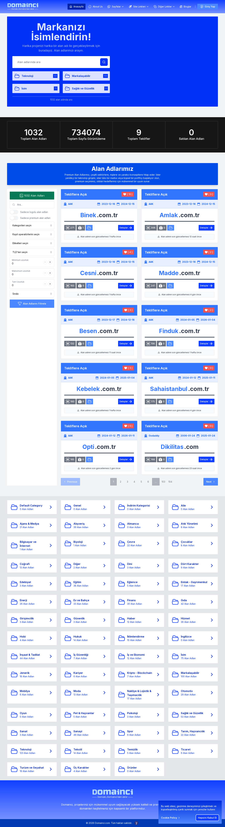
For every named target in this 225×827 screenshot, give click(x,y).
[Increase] (50, 262)
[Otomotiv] (89, 228)
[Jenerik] (170, 285)
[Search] (104, 62)
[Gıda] (170, 343)
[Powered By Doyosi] (136, 823)
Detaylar (124, 227)
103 (163, 481)
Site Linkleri (139, 6)
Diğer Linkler (165, 6)
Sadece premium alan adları (35, 218)
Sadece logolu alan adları (34, 212)
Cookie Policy (169, 817)
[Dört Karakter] (89, 459)
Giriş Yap (210, 6)
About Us (98, 6)
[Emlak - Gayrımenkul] (170, 228)
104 (170, 481)
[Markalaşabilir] (89, 285)
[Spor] (170, 401)
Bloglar (187, 6)
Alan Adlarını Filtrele (34, 303)
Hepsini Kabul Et (207, 817)
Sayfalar (116, 6)
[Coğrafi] (170, 459)
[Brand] (22, 6)
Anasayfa (78, 6)
